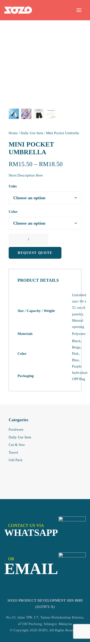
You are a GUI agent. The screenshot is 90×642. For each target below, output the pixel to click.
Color (13, 212)
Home (13, 133)
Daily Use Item (32, 133)
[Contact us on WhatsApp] (72, 530)
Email (31, 568)
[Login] (57, 10)
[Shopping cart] (65, 10)
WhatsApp (31, 532)
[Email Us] (72, 566)
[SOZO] (18, 10)
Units (13, 186)
